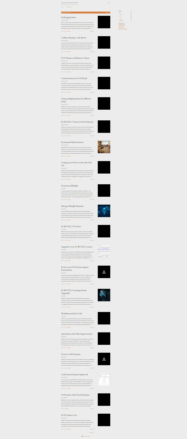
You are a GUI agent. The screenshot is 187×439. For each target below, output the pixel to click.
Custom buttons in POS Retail (74, 78)
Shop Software (121, 27)
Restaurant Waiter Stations (72, 142)
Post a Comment (67, 31)
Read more (92, 31)
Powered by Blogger (86, 436)
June (120, 17)
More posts (92, 432)
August (121, 14)
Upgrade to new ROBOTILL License (76, 246)
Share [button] (62, 31)
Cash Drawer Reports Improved (74, 374)
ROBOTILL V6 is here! (71, 226)
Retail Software (121, 26)
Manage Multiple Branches (72, 206)
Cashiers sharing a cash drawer (73, 37)
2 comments (66, 408)
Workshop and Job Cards (71, 313)
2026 (119, 12)
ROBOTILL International (123, 29)
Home (62, 6)
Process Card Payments (70, 354)
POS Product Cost (69, 415)
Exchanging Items (68, 17)
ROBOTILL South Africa (123, 28)
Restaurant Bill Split (69, 185)
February (121, 19)
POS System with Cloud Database (75, 394)
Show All (108, 12)
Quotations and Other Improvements (76, 333)
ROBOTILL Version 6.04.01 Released (77, 121)
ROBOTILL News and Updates (69, 2)
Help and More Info (69, 6)
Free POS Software (122, 24)
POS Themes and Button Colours (75, 58)
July (120, 16)
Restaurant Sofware (122, 25)
